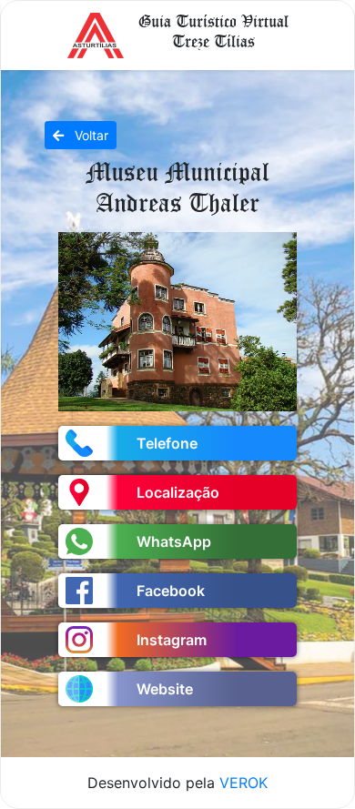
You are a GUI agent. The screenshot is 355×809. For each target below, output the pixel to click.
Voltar (89, 135)
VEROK (243, 783)
